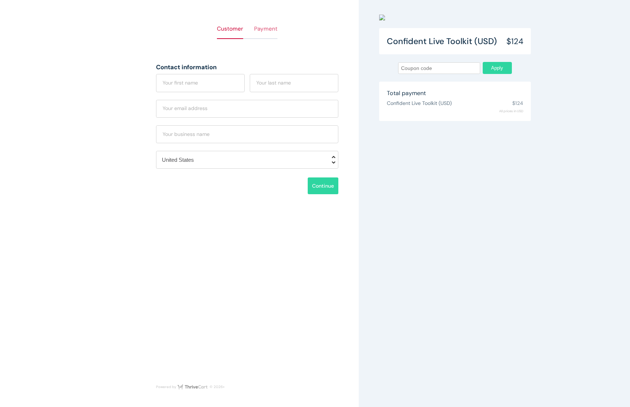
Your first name (180, 82)
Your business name (186, 134)
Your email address (185, 108)
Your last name (273, 82)
